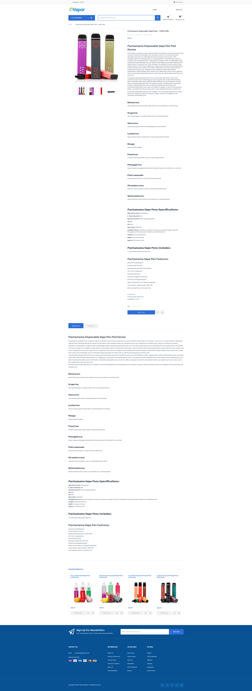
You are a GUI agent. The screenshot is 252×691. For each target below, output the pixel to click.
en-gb (82, 2)
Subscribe (176, 631)
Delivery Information (114, 656)
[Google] (167, 685)
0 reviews (138, 34)
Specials (149, 663)
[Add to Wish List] (158, 312)
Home (70, 24)
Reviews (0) (91, 326)
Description (76, 326)
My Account (179, 2)
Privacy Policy (112, 660)
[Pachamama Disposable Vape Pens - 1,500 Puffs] (81, 91)
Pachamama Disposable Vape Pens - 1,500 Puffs (90, 24)
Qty (128, 306)
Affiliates (149, 660)
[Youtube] (177, 685)
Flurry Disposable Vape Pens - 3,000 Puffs (80, 576)
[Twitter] (162, 685)
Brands (129, 670)
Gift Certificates (112, 670)
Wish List (110, 667)
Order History (131, 656)
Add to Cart (141, 312)
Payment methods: (74, 657)
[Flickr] (182, 685)
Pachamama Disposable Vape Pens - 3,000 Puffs (111, 576)
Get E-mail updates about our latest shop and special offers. (94, 633)
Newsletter (130, 663)
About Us (110, 653)
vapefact (86, 685)
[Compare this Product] (162, 312)
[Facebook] (172, 685)
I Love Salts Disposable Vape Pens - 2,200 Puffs (140, 576)
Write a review (148, 34)
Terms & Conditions (114, 663)
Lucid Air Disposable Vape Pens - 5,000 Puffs (168, 576)
